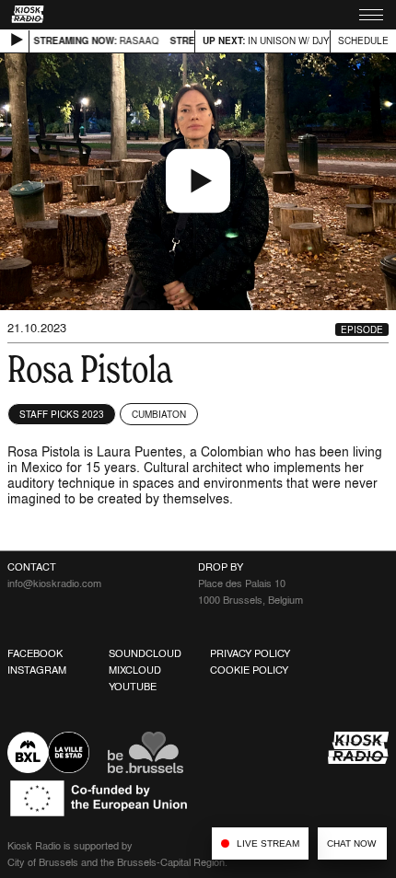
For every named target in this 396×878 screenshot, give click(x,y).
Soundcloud (145, 653)
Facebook (35, 653)
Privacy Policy (250, 653)
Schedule (363, 40)
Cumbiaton (159, 414)
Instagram (36, 670)
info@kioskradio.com (54, 583)
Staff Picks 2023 (61, 414)
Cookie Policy (249, 670)
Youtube (133, 686)
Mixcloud (135, 670)
